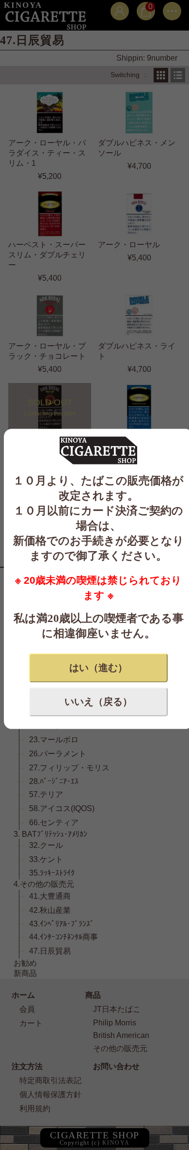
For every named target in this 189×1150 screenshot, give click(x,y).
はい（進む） (98, 667)
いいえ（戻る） (98, 701)
